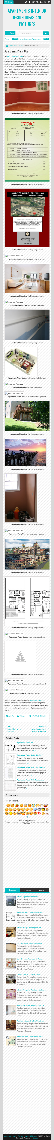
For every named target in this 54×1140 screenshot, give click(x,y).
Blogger (35, 1138)
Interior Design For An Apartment (29, 928)
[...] (34, 750)
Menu (10, 2)
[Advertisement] (27, 1070)
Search (46, 33)
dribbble (45, 2)
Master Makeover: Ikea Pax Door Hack (31, 1005)
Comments (27, 890)
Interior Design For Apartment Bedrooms (31, 990)
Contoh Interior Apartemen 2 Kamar (30, 959)
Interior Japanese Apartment (24, 39)
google (33, 2)
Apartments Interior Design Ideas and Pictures (27, 17)
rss (37, 2)
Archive (41, 890)
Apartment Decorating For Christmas (30, 1021)
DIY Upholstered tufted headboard (29, 943)
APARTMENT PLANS (39, 716)
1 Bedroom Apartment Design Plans (30, 1036)
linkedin (41, 2)
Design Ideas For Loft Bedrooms (29, 974)
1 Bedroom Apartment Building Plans (30, 912)
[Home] (6, 45)
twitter (26, 2)
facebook (30, 2)
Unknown (23, 716)
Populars (12, 890)
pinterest (49, 2)
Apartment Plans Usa (16, 51)
